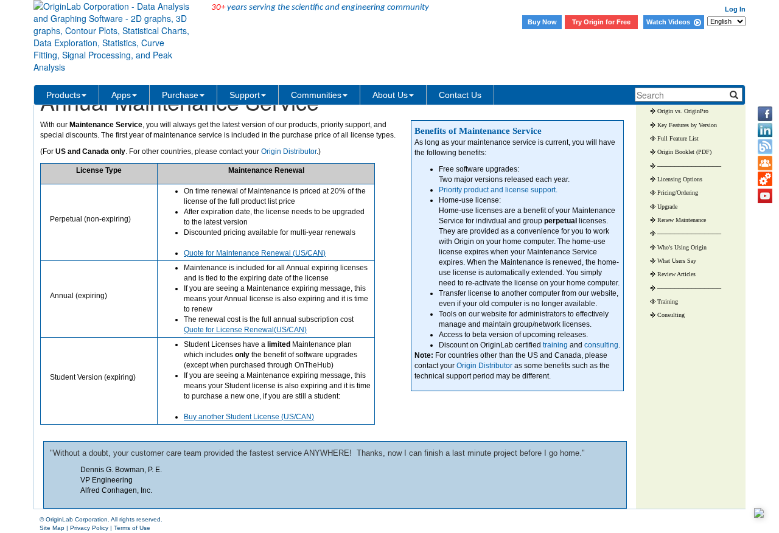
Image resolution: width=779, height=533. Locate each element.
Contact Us (460, 95)
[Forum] (765, 163)
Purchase (180, 95)
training (555, 345)
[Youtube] (765, 196)
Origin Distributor (484, 365)
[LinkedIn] (765, 130)
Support (244, 95)
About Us (390, 95)
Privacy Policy (89, 527)
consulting (601, 345)
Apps (121, 95)
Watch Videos (670, 22)
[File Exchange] (765, 179)
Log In (735, 9)
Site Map (52, 527)
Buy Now (542, 22)
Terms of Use (132, 527)
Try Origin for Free (601, 22)
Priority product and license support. (498, 190)
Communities (316, 95)
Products (63, 95)
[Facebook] (765, 114)
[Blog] (765, 147)
